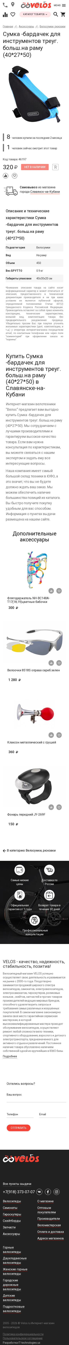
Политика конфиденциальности (23, 1334)
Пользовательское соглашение (23, 1338)
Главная (8, 26)
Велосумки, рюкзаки (52, 26)
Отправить (18, 1127)
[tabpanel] (34, 94)
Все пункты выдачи (17, 1184)
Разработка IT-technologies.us (21, 1342)
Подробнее (10, 1056)
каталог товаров (34, 14)
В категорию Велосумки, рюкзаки (31, 850)
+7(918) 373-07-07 (19, 1192)
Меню (57, 5)
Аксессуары (26, 26)
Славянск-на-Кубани (45, 191)
